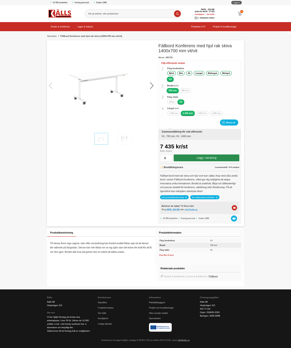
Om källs (102, 313)
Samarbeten (155, 318)
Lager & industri (85, 26)
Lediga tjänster (105, 324)
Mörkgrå (226, 73)
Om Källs (210, 14)
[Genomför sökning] (177, 13)
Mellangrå (212, 73)
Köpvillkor (102, 302)
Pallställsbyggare (157, 302)
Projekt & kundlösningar (224, 26)
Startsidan (52, 36)
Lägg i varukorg (207, 157)
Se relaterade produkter (203, 197)
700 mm (173, 90)
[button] (152, 85)
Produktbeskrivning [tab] (61, 232)
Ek (189, 73)
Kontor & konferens (60, 26)
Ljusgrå (199, 73)
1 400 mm (188, 113)
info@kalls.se (191, 209)
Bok (181, 73)
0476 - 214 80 (207, 9)
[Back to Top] (273, 341)
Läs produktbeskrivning (173, 197)
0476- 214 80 (173, 209)
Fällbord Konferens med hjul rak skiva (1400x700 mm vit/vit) (91, 36)
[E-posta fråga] (234, 207)
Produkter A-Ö (198, 26)
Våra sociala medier (158, 313)
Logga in (236, 3)
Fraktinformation (106, 308)
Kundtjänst (199, 14)
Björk (171, 73)
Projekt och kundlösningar (161, 308)
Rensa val (230, 122)
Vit (170, 79)
